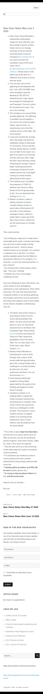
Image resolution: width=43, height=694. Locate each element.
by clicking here (25, 57)
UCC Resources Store (15, 640)
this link (22, 196)
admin (9, 495)
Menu (36, 8)
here (19, 349)
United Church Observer (15, 636)
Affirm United (11, 620)
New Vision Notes (29, 495)
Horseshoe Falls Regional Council (20, 631)
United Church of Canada (16, 616)
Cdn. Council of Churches (16, 645)
